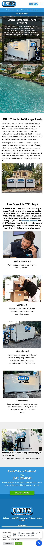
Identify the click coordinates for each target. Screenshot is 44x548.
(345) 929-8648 (22, 478)
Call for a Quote (22, 13)
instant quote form (29, 220)
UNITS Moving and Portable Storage (22, 10)
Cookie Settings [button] (8, 543)
